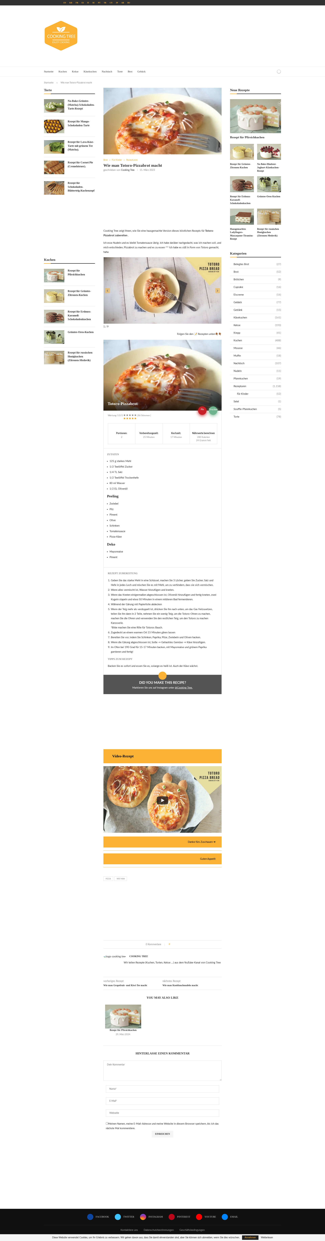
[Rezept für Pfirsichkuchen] (123, 1017)
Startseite (48, 71)
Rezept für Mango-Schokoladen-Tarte (79, 123)
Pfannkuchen (257, 378)
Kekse (75, 71)
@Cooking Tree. (184, 688)
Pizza (108, 879)
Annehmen (250, 1237)
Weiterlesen (267, 1237)
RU (128, 3)
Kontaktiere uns (129, 1230)
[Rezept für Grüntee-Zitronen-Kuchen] (242, 152)
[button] (107, 290)
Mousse (257, 348)
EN (64, 3)
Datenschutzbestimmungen (159, 1230)
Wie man (121, 879)
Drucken (213, 409)
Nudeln (257, 371)
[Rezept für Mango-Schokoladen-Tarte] (54, 126)
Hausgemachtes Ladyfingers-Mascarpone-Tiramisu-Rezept (241, 234)
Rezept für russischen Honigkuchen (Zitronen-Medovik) (268, 232)
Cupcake (257, 287)
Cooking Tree (127, 170)
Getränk (257, 310)
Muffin (257, 356)
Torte (120, 71)
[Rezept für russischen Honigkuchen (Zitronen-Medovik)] (269, 217)
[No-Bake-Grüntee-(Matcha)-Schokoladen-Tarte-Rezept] (54, 106)
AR (122, 3)
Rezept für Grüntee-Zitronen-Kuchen (240, 166)
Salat (257, 401)
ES (83, 3)
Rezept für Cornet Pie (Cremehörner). (80, 164)
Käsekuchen (90, 71)
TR (105, 3)
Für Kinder (259, 394)
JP (117, 3)
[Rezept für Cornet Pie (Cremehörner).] (54, 167)
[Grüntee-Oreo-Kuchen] (269, 184)
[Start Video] (162, 800)
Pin (202, 409)
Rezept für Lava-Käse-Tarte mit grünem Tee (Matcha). (81, 145)
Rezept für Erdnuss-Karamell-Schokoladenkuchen (240, 199)
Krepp (257, 333)
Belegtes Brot (257, 264)
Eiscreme (257, 295)
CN (111, 3)
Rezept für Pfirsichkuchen (123, 1030)
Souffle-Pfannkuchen (257, 409)
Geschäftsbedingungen (192, 1230)
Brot (130, 71)
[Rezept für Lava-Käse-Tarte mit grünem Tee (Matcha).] (54, 147)
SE (93, 3)
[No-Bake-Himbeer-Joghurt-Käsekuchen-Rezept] (269, 152)
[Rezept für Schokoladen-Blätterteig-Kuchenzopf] (54, 188)
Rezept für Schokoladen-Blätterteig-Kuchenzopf (81, 186)
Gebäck (141, 71)
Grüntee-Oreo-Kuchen (268, 196)
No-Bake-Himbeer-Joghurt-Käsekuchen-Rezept (268, 167)
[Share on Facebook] (174, 944)
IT (88, 3)
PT (99, 3)
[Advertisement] (203, 36)
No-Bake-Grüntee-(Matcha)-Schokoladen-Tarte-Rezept (81, 104)
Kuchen (63, 71)
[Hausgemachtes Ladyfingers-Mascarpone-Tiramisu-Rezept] (242, 217)
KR (70, 3)
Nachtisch (107, 71)
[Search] (273, 71)
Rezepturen (257, 386)
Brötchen (257, 279)
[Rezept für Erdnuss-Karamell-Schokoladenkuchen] (242, 184)
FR (77, 3)
